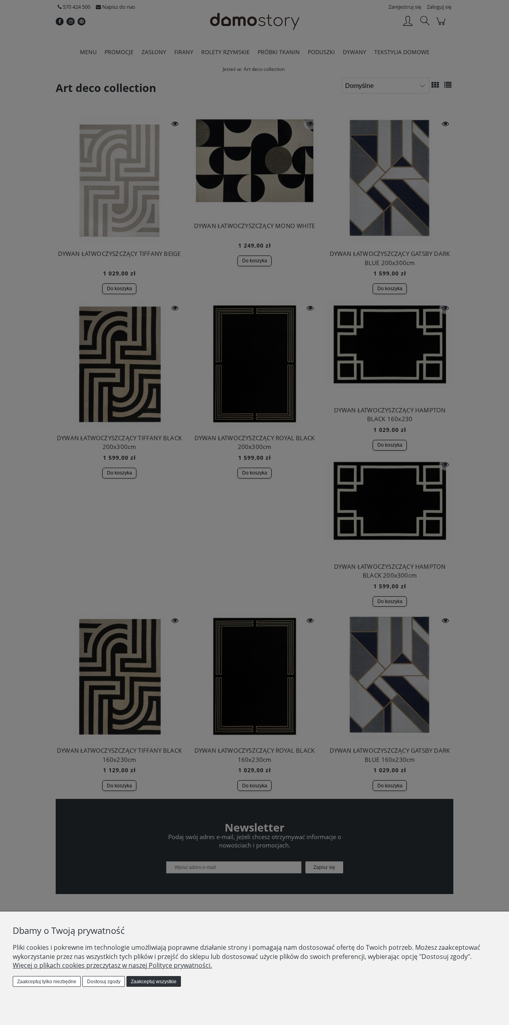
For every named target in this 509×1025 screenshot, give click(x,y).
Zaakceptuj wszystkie (154, 981)
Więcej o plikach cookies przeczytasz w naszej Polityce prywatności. (112, 965)
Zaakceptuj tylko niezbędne (46, 981)
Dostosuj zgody (103, 981)
